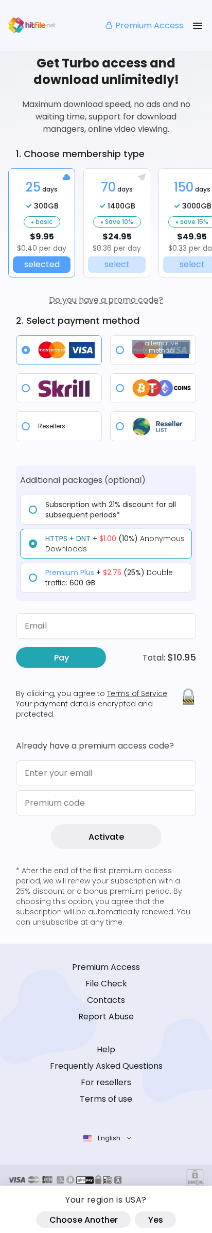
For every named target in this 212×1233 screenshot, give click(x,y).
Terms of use (106, 1099)
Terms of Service (137, 693)
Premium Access (149, 25)
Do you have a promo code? (106, 300)
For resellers (106, 1082)
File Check (106, 983)
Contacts (106, 1000)
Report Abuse (106, 1016)
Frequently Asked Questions (106, 1066)
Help (106, 1049)
